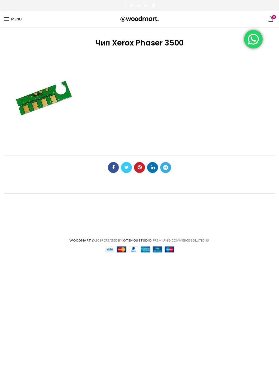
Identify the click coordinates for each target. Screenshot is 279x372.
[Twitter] (131, 5)
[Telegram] (153, 5)
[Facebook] (125, 5)
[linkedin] (146, 5)
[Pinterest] (138, 5)
